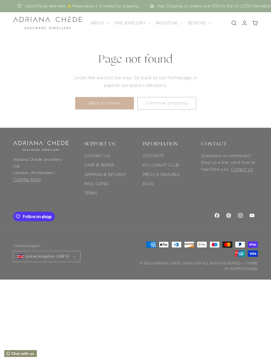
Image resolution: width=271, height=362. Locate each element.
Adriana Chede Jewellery (176, 263)
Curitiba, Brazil (27, 179)
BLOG (148, 184)
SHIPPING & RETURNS (105, 174)
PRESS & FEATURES (161, 174)
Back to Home (104, 102)
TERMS (90, 193)
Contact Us (242, 169)
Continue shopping (167, 102)
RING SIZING (96, 184)
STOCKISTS (153, 155)
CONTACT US (97, 155)
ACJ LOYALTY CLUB (161, 165)
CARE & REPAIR (99, 165)
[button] (99, 23)
